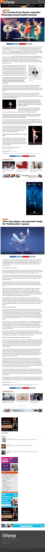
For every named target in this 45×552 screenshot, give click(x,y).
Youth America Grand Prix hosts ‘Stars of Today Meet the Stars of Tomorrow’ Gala (22, 170)
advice (10, 384)
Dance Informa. (14, 151)
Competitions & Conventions (9, 474)
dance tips (30, 384)
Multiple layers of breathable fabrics (26, 317)
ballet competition (13, 153)
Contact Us (19, 549)
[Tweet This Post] (16, 43)
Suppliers (5, 480)
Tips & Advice (27, 385)
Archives (23, 549)
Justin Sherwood (26, 153)
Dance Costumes (6, 482)
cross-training (24, 384)
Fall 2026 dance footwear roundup (22, 401)
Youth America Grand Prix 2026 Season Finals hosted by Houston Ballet (8, 170)
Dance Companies (6, 488)
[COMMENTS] (35, 43)
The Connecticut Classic (36, 153)
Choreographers (6, 486)
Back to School (6, 478)
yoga (32, 385)
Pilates (23, 385)
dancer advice (35, 384)
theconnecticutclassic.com (9, 148)
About (14, 549)
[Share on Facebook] (9, 43)
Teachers (5, 484)
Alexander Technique (16, 384)
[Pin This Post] (22, 43)
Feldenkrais (4, 385)
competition (20, 153)
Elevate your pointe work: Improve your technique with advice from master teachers (36, 170)
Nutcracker (18, 385)
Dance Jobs (5, 490)
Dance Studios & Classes (8, 476)
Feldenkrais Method (12, 385)
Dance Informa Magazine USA (7, 549)
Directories (28, 549)
